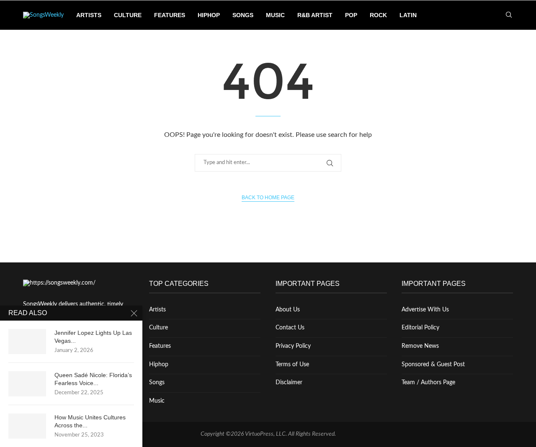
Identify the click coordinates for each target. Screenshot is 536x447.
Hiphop (209, 15)
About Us (288, 310)
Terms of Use (292, 364)
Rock (378, 15)
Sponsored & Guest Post (433, 364)
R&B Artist (314, 15)
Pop (351, 15)
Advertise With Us (425, 310)
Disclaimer (289, 382)
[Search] (509, 15)
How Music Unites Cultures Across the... (90, 421)
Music (275, 15)
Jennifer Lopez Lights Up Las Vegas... (93, 336)
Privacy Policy (293, 346)
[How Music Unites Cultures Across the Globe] (27, 426)
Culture (128, 15)
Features (169, 15)
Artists (88, 15)
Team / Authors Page (428, 382)
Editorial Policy (420, 328)
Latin (408, 15)
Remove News (420, 346)
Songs (242, 15)
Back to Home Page (268, 197)
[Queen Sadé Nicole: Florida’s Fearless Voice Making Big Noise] (27, 383)
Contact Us (290, 328)
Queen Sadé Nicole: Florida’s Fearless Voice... (93, 379)
